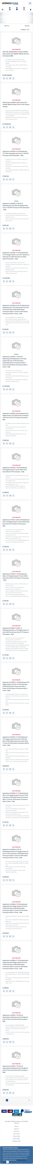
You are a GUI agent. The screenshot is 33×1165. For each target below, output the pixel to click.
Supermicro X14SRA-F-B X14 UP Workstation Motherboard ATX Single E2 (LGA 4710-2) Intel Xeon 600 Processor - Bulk (15, 1018)
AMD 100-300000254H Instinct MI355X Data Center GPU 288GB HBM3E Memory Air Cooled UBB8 (16, 54)
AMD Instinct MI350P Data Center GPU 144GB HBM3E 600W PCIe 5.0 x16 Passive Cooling (16, 104)
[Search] (2, 25)
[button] (27, 26)
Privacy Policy (16, 1136)
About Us (16, 1129)
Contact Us (16, 1131)
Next (29, 1100)
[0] (9, 10)
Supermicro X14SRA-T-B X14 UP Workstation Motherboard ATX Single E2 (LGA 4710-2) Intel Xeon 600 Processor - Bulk (15, 1069)
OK (7, 1162)
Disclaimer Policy (16, 1141)
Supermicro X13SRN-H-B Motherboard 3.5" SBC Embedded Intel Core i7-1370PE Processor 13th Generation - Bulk (16, 153)
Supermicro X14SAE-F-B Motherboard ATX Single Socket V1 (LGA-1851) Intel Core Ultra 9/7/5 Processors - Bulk (15, 470)
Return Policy (16, 1138)
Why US (16, 1126)
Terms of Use (16, 1133)
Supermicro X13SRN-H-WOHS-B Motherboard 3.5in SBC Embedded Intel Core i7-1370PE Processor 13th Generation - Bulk (16, 206)
